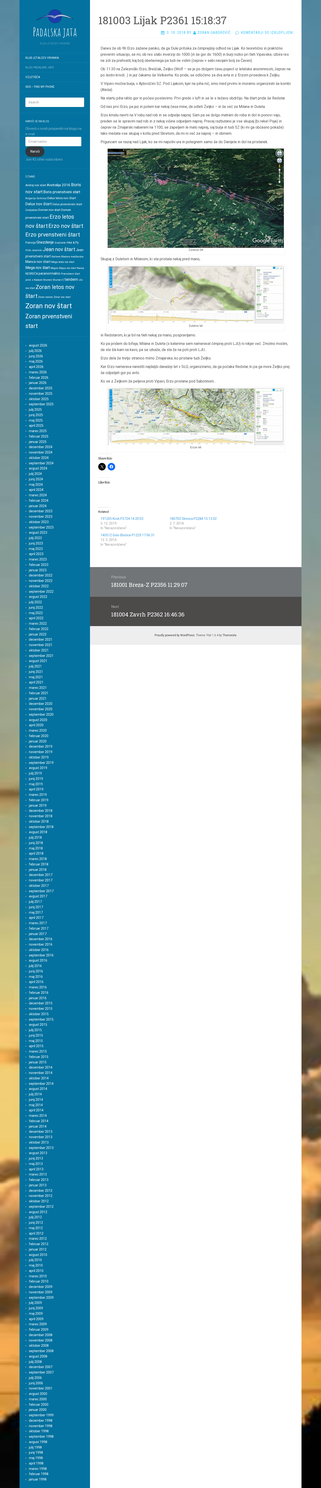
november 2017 (40, 880)
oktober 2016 (39, 950)
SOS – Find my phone (40, 86)
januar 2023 (38, 570)
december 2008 (40, 1335)
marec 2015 (38, 1051)
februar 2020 (38, 736)
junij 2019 (36, 779)
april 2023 (36, 554)
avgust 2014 (38, 1089)
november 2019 (40, 752)
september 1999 (41, 1415)
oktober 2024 (39, 458)
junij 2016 (36, 971)
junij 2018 (36, 843)
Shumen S (58, 279)
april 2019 (36, 789)
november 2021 (40, 645)
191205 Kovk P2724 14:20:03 (122, 519)
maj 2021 (36, 677)
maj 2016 (36, 977)
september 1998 (41, 1436)
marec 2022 (38, 623)
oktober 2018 (39, 821)
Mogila (54, 268)
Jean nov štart (59, 249)
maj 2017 (36, 912)
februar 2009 (38, 1329)
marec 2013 (38, 1174)
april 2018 (36, 853)
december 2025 (40, 388)
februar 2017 (38, 928)
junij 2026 (36, 356)
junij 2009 (36, 1308)
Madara (65, 256)
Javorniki (37, 250)
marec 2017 (38, 923)
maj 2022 (36, 613)
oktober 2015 (39, 1014)
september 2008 (41, 1351)
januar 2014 (38, 1126)
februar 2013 (38, 1180)
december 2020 (40, 704)
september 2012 (41, 1206)
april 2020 (36, 725)
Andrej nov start (35, 185)
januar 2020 (38, 741)
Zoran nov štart (48, 306)
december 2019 (40, 746)
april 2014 (36, 1110)
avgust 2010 (38, 1255)
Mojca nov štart (67, 268)
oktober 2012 (39, 1201)
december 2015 (40, 1003)
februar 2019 (38, 800)
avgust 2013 (38, 1153)
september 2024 (41, 463)
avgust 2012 (38, 1212)
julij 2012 (35, 1217)
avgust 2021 (38, 661)
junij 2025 (36, 415)
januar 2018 (38, 870)
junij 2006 (36, 1383)
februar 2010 (38, 1281)
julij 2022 (35, 602)
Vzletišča (32, 77)
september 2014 (41, 1083)
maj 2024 (36, 484)
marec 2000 (38, 1399)
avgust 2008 (38, 1356)
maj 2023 (36, 549)
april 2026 (36, 367)
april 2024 (36, 490)
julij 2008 (35, 1362)
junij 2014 (36, 1099)
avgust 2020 (38, 720)
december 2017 (40, 875)
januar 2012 (38, 1249)
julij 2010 (35, 1260)
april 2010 (36, 1271)
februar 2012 (38, 1244)
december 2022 (40, 575)
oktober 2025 (39, 399)
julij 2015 (35, 1030)
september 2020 (41, 714)
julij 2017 (35, 902)
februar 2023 (38, 565)
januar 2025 (38, 442)
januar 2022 (38, 634)
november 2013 (40, 1137)
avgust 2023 (38, 532)
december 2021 (40, 639)
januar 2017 (38, 934)
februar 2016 (38, 993)
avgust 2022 (38, 597)
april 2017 (36, 918)
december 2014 (40, 1067)
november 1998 (40, 1426)
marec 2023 (38, 559)
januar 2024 (38, 506)
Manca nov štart (38, 262)
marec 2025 (38, 431)
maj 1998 (36, 1458)
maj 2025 (36, 420)
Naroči (35, 151)
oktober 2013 (39, 1142)
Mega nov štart (37, 267)
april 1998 (36, 1463)
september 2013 (41, 1148)
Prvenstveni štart (70, 273)
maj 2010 (36, 1265)
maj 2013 (36, 1164)
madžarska (77, 256)
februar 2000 (38, 1404)
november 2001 (40, 1388)
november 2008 (40, 1340)
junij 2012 (36, 1222)
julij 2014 (35, 1094)
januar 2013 (38, 1185)
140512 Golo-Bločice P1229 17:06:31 (128, 535)
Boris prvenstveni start (61, 192)
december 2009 (40, 1287)
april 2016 (36, 982)
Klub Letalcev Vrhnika (42, 57)
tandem (71, 279)
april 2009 (36, 1319)
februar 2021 (38, 693)
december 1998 (40, 1420)
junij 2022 (36, 607)
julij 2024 (35, 474)
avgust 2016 (38, 960)
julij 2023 (35, 538)
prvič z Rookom (34, 279)
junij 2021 (36, 672)
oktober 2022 (39, 586)
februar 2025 (38, 436)
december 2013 (40, 1131)
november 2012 (40, 1196)
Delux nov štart (38, 203)
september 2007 (41, 1372)
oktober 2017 (39, 886)
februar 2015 (38, 1057)
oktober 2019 (39, 757)
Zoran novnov (45, 297)
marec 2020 (38, 730)
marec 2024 (38, 495)
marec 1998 (38, 1469)
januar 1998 (38, 1479)
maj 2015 (36, 1041)
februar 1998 (38, 1474)
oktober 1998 (39, 1431)
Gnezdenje (45, 242)
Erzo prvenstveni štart (52, 234)
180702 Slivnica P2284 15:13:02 (193, 519)
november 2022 (40, 581)
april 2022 (36, 618)
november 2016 (40, 944)
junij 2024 (36, 479)
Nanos (80, 268)
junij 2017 (36, 907)
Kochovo (55, 256)
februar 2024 (38, 500)
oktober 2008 (39, 1345)
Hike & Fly (73, 242)
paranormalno (49, 273)
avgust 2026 (38, 345)
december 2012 (40, 1190)
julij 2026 (35, 351)
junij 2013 (36, 1158)
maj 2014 (36, 1105)
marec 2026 (38, 372)
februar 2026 (38, 377)
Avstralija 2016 (58, 185)
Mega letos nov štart (62, 262)
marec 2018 (38, 859)
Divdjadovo (31, 210)
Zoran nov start (62, 297)
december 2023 (40, 511)
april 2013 (36, 1169)
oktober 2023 (39, 522)
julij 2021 (35, 666)
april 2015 (36, 1046)
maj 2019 (36, 784)
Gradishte (60, 242)
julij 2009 (35, 1303)
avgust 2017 (38, 896)
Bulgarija (30, 198)
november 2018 (40, 816)
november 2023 (40, 516)
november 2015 (40, 1008)
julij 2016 (35, 966)
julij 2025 (35, 409)
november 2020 (40, 709)
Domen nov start (49, 210)
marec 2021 (38, 688)
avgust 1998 (38, 1442)
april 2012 (36, 1233)
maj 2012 (36, 1228)
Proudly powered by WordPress (175, 635)
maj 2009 (36, 1313)
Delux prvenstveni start (67, 204)
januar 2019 (38, 805)
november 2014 (40, 1073)
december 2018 (40, 811)
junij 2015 (36, 1035)
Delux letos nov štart (61, 198)
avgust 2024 (38, 468)
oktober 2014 (39, 1078)
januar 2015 (38, 1062)
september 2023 (41, 527)
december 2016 (40, 939)
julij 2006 (35, 1378)
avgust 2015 (38, 1024)
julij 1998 (35, 1447)
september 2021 (41, 656)
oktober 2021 (39, 650)
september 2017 (41, 891)
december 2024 (40, 447)
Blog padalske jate (39, 67)
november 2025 (40, 393)
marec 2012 (38, 1238)
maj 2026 (36, 361)
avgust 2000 (38, 1394)
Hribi (28, 250)
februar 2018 (38, 864)
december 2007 (40, 1367)
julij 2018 (35, 837)
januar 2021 (38, 698)
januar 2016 (38, 998)
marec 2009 (38, 1324)
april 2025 (36, 425)
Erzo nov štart (65, 226)
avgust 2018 (38, 832)
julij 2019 (35, 773)
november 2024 (40, 452)
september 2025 (41, 404)
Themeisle (229, 635)
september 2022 (41, 591)
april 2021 (36, 682)
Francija (30, 242)
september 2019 (41, 763)
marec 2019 (38, 795)
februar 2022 (38, 629)
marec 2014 (38, 1115)
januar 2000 (38, 1410)
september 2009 (41, 1297)
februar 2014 (38, 1121)
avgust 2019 (38, 768)
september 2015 (41, 1019)
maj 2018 (36, 848)
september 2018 (41, 827)
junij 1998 (36, 1452)
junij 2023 (36, 543)
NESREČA (31, 273)
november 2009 (40, 1292)
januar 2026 (38, 383)
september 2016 (41, 955)
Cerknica (41, 198)
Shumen (47, 279)
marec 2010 (38, 1276)
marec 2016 (38, 987)
